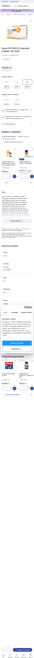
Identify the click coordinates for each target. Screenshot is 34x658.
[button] (18, 55)
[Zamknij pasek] (32, 10)
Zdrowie (8, 14)
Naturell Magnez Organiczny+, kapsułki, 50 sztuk (26, 375)
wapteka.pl (13, 55)
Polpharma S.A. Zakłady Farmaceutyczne (18, 229)
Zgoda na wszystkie (17, 343)
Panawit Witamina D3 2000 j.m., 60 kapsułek (25, 162)
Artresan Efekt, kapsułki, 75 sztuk (8, 374)
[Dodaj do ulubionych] (30, 20)
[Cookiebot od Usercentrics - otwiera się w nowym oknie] (24, 307)
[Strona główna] (2, 14)
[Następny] (30, 182)
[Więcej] (30, 123)
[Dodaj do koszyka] (14, 176)
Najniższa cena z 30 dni (24, 172)
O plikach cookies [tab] (26, 312)
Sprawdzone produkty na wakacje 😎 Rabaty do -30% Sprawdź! (16, 10)
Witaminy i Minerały (19, 14)
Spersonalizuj (16, 349)
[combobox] (22, 6)
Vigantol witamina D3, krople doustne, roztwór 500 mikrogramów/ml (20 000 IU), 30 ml (9, 163)
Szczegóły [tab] (14, 312)
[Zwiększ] (10, 650)
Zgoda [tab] (5, 312)
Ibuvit (5, 255)
